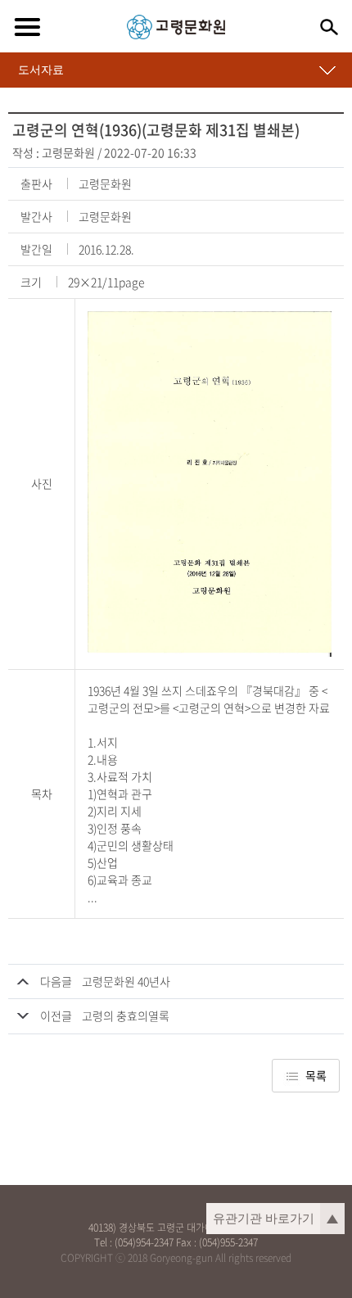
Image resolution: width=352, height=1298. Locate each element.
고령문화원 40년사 (126, 981)
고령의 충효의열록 (125, 1015)
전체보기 (27, 27)
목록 (316, 1075)
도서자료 (41, 69)
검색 (329, 27)
